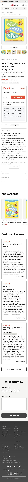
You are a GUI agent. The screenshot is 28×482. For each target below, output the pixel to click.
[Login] (23, 5)
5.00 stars (6, 241)
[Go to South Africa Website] (20, 473)
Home (3, 12)
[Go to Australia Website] (14, 473)
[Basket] (26, 5)
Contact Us (17, 426)
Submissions (5, 432)
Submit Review (14, 415)
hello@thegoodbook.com (10, 470)
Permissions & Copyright (20, 432)
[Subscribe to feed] (8, 466)
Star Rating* (5, 387)
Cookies (16, 444)
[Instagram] (19, 466)
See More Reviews (14, 369)
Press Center (5, 452)
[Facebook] (17, 466)
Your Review (5, 396)
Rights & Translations (7, 434)
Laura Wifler (6, 76)
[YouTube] (11, 466)
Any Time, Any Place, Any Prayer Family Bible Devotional (11, 221)
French (11, 125)
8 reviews (14, 79)
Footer (7, 12)
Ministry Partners (18, 434)
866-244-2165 (21, 470)
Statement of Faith (6, 428)
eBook (14, 92)
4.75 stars (4, 79)
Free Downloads (14, 83)
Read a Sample (14, 47)
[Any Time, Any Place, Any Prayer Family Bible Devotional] (11, 209)
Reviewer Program (6, 450)
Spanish (16, 125)
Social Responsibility (7, 458)
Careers (4, 436)
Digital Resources (6, 448)
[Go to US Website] (11, 473)
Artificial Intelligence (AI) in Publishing (11, 462)
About (11, 12)
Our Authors (5, 430)
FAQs (15, 437)
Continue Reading (20, 276)
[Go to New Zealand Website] (17, 473)
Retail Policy (17, 436)
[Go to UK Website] (7, 473)
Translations (5, 446)
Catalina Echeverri (19, 76)
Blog (3, 444)
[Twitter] (14, 466)
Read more (13, 167)
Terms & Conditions (19, 448)
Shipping (16, 428)
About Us (4, 426)
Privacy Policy (17, 446)
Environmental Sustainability (9, 460)
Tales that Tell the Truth (11, 59)
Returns (16, 430)
